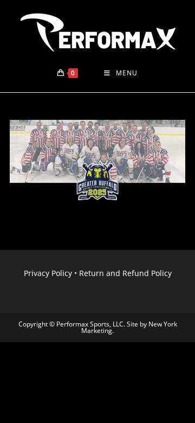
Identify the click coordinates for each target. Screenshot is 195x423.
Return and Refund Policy (125, 273)
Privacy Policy (48, 273)
